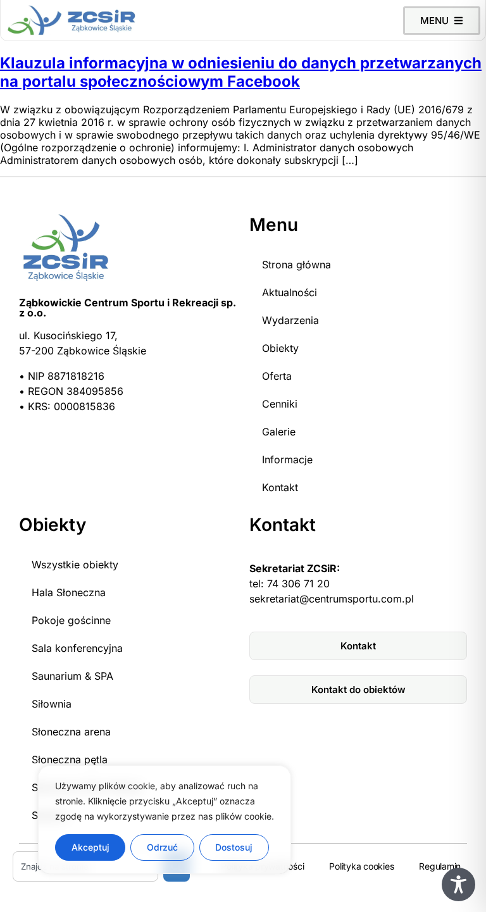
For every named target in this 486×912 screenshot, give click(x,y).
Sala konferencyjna (77, 648)
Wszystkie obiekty (75, 564)
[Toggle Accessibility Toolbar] (458, 884)
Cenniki (279, 403)
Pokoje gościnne (71, 620)
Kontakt (280, 487)
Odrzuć (162, 847)
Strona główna (296, 264)
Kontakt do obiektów (358, 690)
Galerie (279, 431)
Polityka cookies (361, 866)
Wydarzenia (290, 320)
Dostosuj (233, 847)
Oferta (277, 376)
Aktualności (289, 292)
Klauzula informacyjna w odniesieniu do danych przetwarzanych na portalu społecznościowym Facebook (241, 72)
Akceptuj (90, 847)
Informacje (287, 459)
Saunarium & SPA (72, 676)
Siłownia (52, 703)
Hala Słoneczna (69, 592)
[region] (164, 820)
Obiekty (280, 348)
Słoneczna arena (71, 731)
